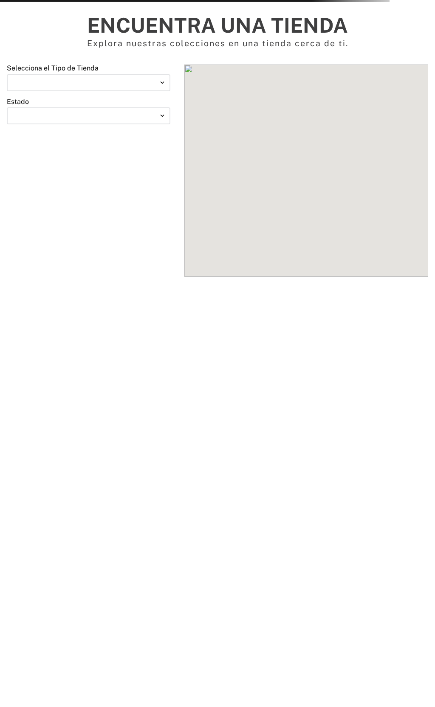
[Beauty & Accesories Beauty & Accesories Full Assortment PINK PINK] (88, 148)
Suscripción (227, 564)
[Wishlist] (311, 50)
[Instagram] (32, 674)
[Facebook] (12, 674)
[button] (106, 50)
